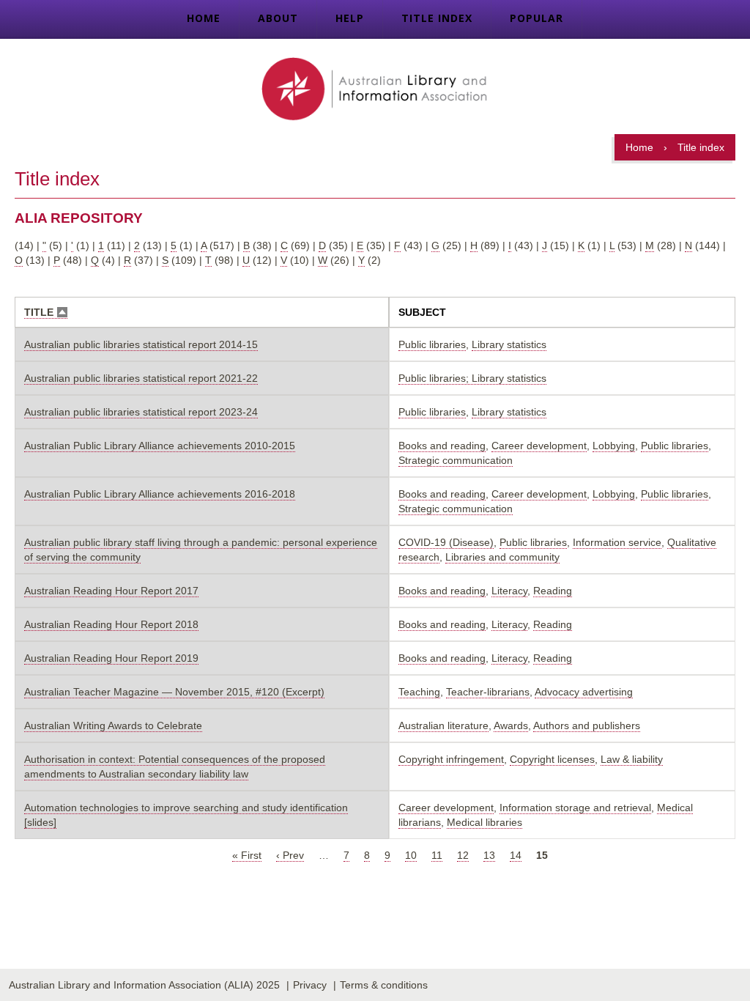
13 (489, 855)
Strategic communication (455, 460)
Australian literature (443, 725)
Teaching (419, 692)
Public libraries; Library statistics (472, 378)
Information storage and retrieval (575, 807)
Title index (436, 18)
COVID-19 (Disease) (446, 542)
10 (411, 855)
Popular (536, 18)
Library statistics (509, 344)
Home (203, 18)
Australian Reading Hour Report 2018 (111, 624)
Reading (552, 590)
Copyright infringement (451, 759)
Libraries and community (502, 557)
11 (436, 855)
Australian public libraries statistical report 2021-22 (141, 378)
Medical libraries (484, 822)
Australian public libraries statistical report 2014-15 (141, 344)
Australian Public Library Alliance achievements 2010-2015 (159, 445)
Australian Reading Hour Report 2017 (111, 590)
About (278, 18)
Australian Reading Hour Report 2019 (111, 658)
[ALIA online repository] (374, 90)
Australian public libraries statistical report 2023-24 (141, 412)
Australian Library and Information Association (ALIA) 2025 (144, 985)
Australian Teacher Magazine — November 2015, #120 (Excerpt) (174, 692)
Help (349, 18)
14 (515, 855)
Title (45, 312)
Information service (617, 542)
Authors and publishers (586, 725)
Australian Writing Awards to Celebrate (113, 725)
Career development (539, 445)
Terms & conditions (384, 985)
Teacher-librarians (488, 692)
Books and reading (442, 445)
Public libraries (432, 344)
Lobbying (614, 445)
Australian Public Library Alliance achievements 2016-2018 (159, 494)
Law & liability (632, 759)
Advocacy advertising (584, 692)
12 (463, 855)
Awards (511, 725)
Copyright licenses (552, 759)
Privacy (310, 985)
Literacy (509, 590)
